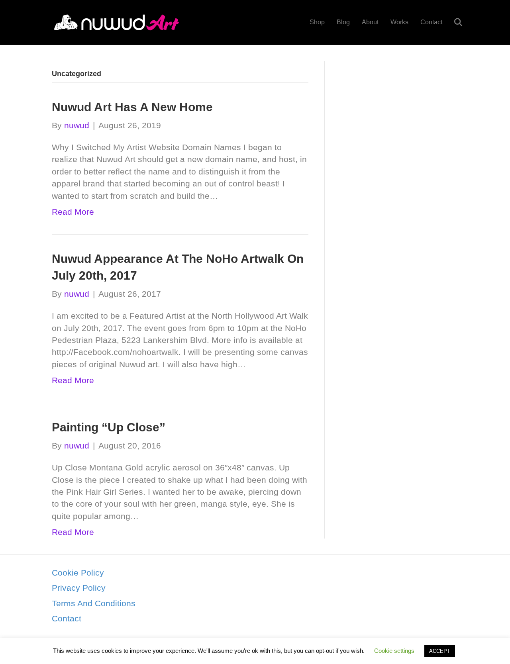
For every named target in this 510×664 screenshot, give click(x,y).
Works (399, 22)
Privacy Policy (79, 587)
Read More (73, 211)
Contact (431, 22)
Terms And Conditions (93, 603)
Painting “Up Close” (108, 427)
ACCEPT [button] (439, 651)
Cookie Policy (78, 572)
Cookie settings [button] (394, 650)
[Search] (453, 22)
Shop (317, 22)
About (370, 22)
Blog (343, 22)
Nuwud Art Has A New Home (132, 107)
